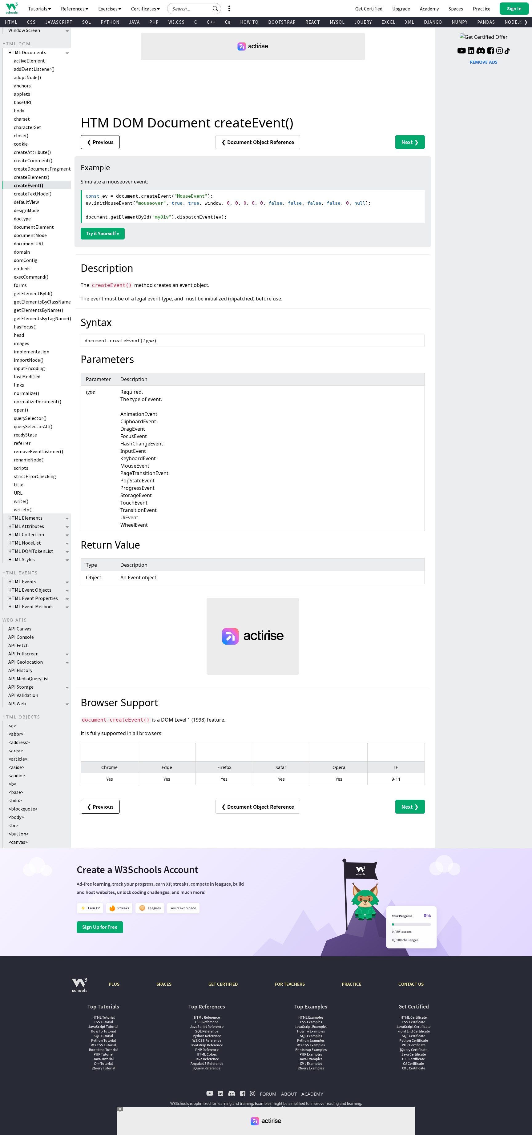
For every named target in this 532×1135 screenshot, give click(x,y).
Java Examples (310, 1059)
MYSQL (337, 22)
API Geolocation (25, 662)
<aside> (16, 767)
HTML (11, 22)
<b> (12, 784)
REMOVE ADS (484, 62)
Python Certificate (413, 1040)
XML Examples (311, 1063)
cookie (21, 144)
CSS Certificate (413, 1022)
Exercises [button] (108, 9)
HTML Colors (207, 1054)
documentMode (30, 235)
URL (18, 493)
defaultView (26, 202)
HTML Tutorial (103, 1017)
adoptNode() (27, 77)
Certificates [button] (144, 9)
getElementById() (33, 293)
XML (409, 22)
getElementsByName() (38, 310)
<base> (16, 792)
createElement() (31, 177)
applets (22, 94)
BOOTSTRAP (282, 22)
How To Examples (311, 1031)
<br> (13, 825)
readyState (25, 435)
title (18, 484)
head (19, 335)
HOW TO (249, 22)
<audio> (16, 775)
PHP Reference (207, 1049)
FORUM (268, 1094)
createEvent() (28, 185)
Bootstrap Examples (311, 1049)
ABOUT (289, 1094)
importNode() (28, 360)
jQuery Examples (311, 1068)
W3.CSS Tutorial (103, 1045)
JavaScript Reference (207, 1026)
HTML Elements (25, 518)
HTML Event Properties (33, 598)
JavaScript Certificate (413, 1026)
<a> (12, 725)
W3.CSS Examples (311, 1045)
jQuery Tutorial (103, 1068)
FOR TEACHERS (290, 984)
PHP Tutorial (103, 1054)
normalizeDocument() (37, 401)
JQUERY (363, 22)
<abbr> (16, 734)
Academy (429, 9)
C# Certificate (413, 1063)
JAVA (134, 22)
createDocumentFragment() (42, 169)
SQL (86, 22)
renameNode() (29, 460)
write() (21, 501)
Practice (481, 9)
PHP (154, 22)
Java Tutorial (103, 1059)
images (21, 343)
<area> (15, 750)
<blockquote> (23, 809)
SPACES (163, 984)
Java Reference (207, 1059)
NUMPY (460, 22)
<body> (16, 817)
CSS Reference (206, 1022)
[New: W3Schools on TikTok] (507, 51)
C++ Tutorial (103, 1063)
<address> (19, 742)
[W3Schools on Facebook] (490, 51)
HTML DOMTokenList (30, 551)
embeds (22, 268)
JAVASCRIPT (59, 22)
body (19, 110)
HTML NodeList (24, 543)
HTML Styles (21, 559)
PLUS (114, 984)
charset (22, 119)
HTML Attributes (26, 526)
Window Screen (24, 30)
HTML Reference (207, 1017)
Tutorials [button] (38, 9)
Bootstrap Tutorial (103, 1049)
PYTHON (110, 22)
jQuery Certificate (413, 1049)
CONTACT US (411, 984)
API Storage (21, 687)
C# (228, 22)
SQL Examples (311, 1035)
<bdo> (15, 800)
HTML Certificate (414, 1017)
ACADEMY (312, 1094)
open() (21, 410)
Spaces (456, 9)
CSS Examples (311, 1022)
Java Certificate (413, 1054)
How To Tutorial (103, 1031)
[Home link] (11, 8)
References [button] (73, 9)
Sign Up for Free (100, 927)
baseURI (22, 102)
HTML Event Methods (31, 606)
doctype (22, 218)
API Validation (23, 695)
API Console (21, 637)
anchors (22, 86)
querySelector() (30, 418)
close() (21, 135)
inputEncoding (29, 368)
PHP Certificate (413, 1045)
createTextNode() (32, 194)
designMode (26, 210)
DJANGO (433, 22)
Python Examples (310, 1040)
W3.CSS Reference (206, 1040)
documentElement (34, 227)
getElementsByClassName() (42, 302)
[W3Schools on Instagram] (499, 51)
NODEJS (514, 22)
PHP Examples (311, 1054)
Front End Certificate (413, 1031)
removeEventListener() (38, 451)
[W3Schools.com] (79, 988)
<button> (18, 834)
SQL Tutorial (103, 1035)
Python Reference (207, 1035)
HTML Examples (310, 1017)
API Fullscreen (23, 653)
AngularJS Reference (207, 1063)
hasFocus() (25, 327)
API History (20, 670)
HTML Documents (27, 52)
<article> (18, 759)
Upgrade (401, 9)
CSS (31, 22)
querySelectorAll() (33, 426)
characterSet (27, 127)
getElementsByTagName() (42, 318)
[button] (215, 8)
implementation (31, 351)
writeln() (23, 509)
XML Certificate (413, 1068)
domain (22, 252)
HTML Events (22, 581)
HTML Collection (26, 534)
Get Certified (368, 9)
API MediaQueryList (28, 678)
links (19, 385)
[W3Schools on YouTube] (461, 51)
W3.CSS (176, 22)
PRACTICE (351, 984)
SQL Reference (206, 1031)
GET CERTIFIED (223, 984)
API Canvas (19, 629)
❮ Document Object (257, 142)
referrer (22, 443)
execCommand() (31, 277)
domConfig (26, 260)
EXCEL (388, 22)
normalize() (26, 393)
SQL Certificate (413, 1035)
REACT (312, 22)
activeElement (29, 61)
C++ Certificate (413, 1059)
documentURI (28, 243)
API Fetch (18, 645)
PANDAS (486, 22)
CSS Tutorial (103, 1022)
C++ (211, 22)
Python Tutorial (103, 1040)
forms (20, 285)
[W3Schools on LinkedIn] (471, 51)
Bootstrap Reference (207, 1045)
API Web (17, 703)
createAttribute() (32, 152)
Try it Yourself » (102, 233)
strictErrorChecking (35, 476)
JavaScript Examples (311, 1026)
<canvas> (18, 842)
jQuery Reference (206, 1068)
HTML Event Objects (29, 590)
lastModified (27, 376)
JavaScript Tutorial (103, 1026)
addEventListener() (34, 69)
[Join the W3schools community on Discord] (481, 51)
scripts (21, 468)
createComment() (33, 160)
